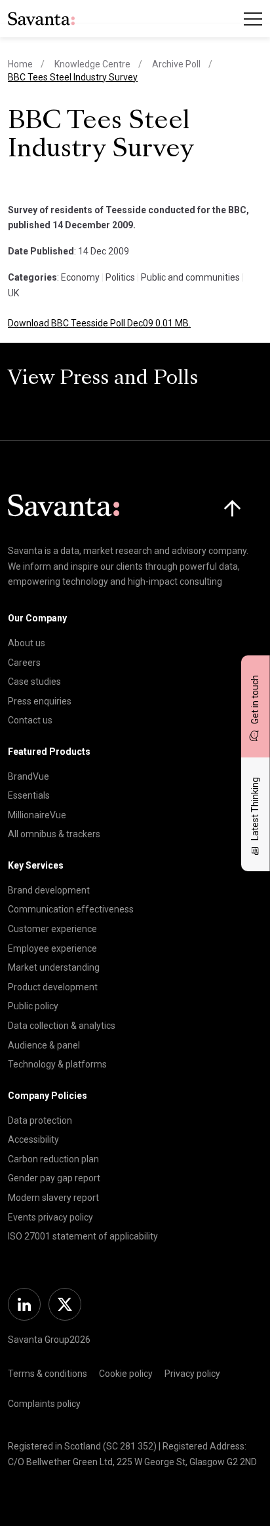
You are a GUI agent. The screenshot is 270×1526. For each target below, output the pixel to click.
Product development (53, 987)
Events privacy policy (50, 1217)
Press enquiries (39, 701)
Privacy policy (192, 1373)
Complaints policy (44, 1403)
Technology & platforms (57, 1064)
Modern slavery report (53, 1197)
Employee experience (52, 948)
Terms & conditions (47, 1373)
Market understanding (54, 967)
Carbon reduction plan (53, 1159)
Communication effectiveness (71, 909)
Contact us (30, 720)
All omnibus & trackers (54, 834)
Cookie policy (126, 1373)
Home (20, 64)
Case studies (34, 681)
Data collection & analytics (61, 1025)
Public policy (33, 1006)
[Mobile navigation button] (253, 18)
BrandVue (28, 776)
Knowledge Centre (92, 64)
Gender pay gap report (54, 1178)
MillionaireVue (37, 815)
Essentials (29, 795)
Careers (24, 662)
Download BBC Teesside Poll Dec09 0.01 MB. (99, 323)
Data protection (40, 1120)
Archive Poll (176, 64)
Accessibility (33, 1139)
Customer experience (52, 929)
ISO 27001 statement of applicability (83, 1236)
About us (26, 643)
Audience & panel (44, 1045)
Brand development (49, 890)
